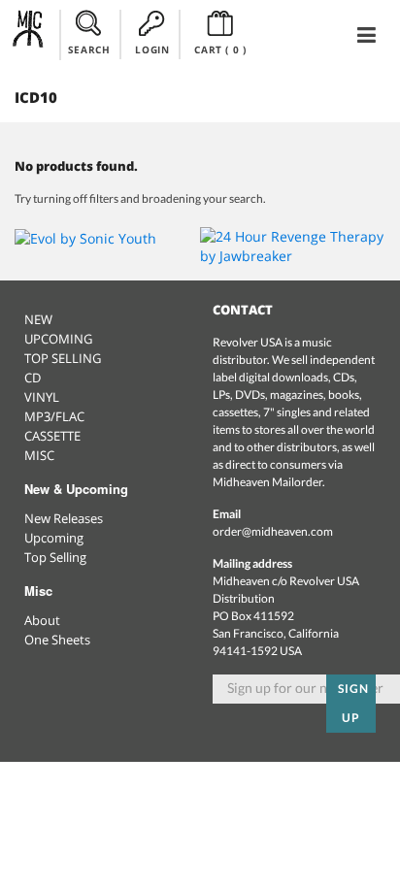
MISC (39, 455)
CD (32, 377)
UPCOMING (58, 338)
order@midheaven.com (273, 531)
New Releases (63, 518)
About (42, 620)
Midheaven (29, 34)
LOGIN (152, 49)
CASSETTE (52, 435)
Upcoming (53, 537)
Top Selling (55, 557)
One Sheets (57, 639)
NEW (38, 319)
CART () (220, 49)
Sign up (353, 703)
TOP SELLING (62, 358)
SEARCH (89, 49)
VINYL (41, 397)
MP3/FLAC (54, 416)
